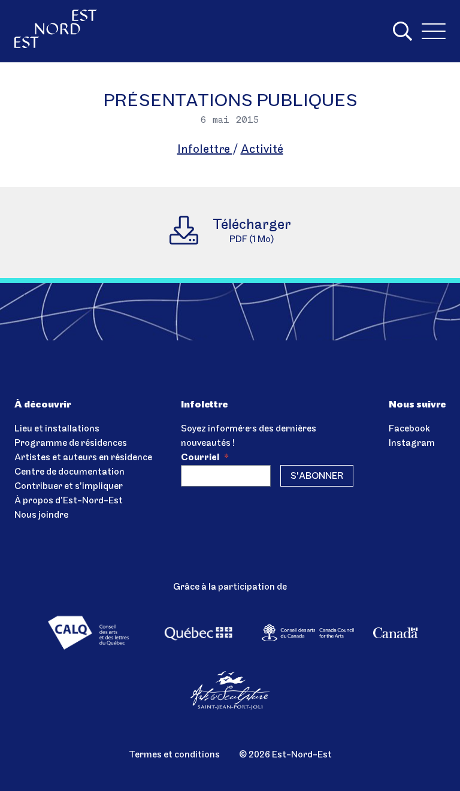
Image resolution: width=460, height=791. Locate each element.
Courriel (205, 458)
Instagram (412, 443)
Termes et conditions (174, 755)
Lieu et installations (56, 429)
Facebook (409, 429)
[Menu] (434, 31)
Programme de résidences (70, 443)
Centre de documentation (69, 472)
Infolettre (204, 150)
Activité (262, 150)
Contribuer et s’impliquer (68, 486)
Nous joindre (41, 515)
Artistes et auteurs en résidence (83, 458)
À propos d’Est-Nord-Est (68, 501)
